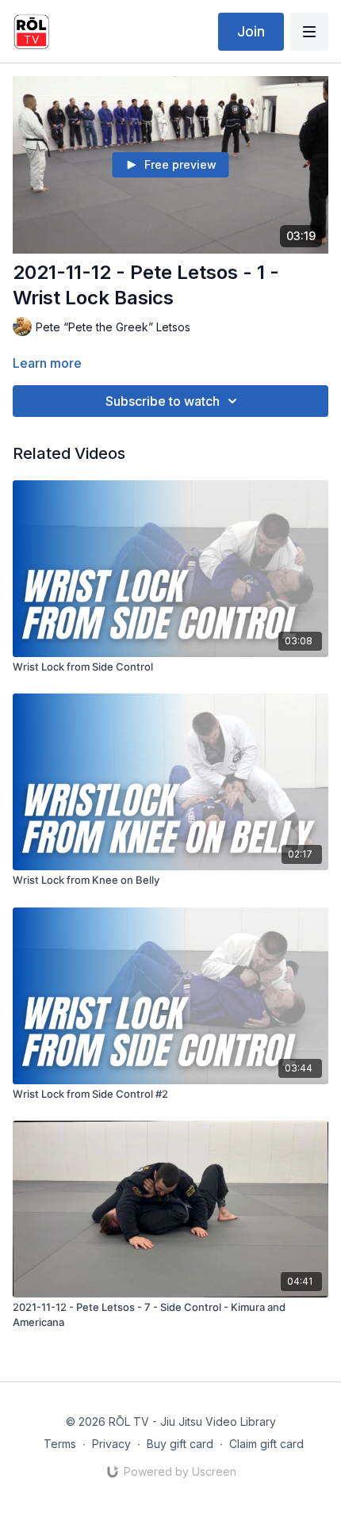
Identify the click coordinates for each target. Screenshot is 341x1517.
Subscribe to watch (162, 401)
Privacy (111, 1443)
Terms (60, 1443)
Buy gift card (180, 1443)
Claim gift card (266, 1443)
